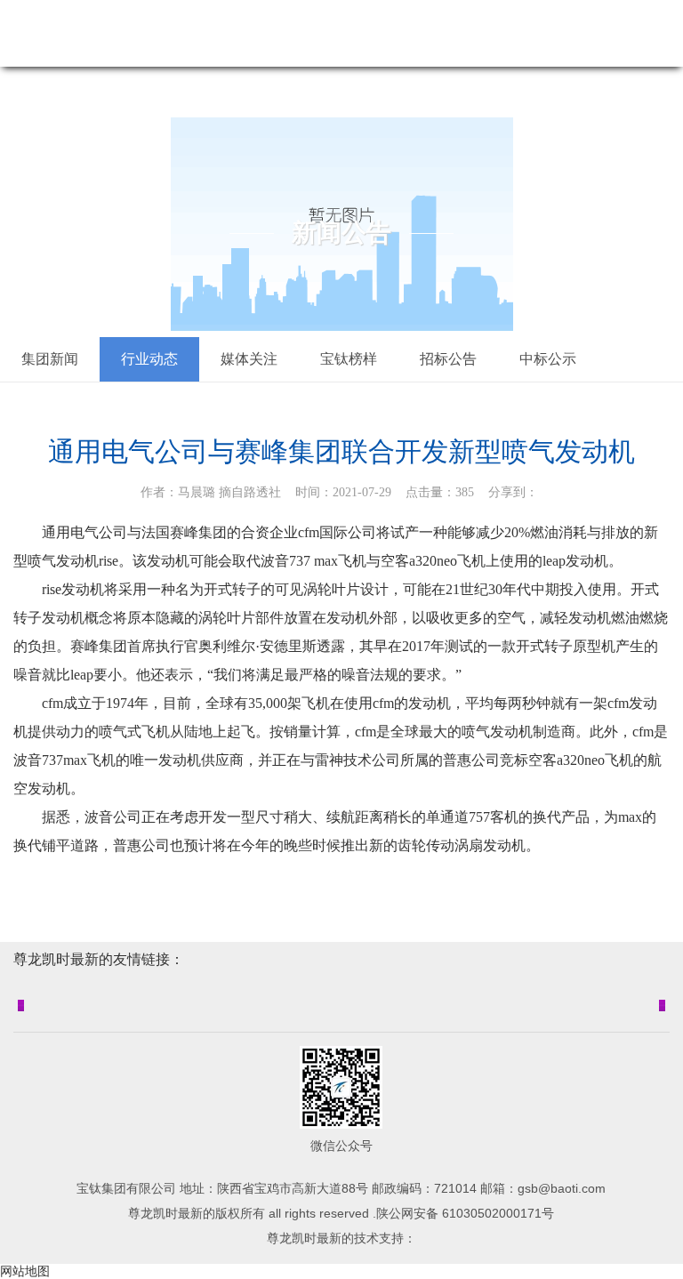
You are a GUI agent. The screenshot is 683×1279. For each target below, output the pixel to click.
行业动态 (149, 358)
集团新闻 (49, 358)
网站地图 (25, 1271)
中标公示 (547, 358)
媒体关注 (249, 358)
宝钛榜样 (348, 358)
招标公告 (448, 358)
